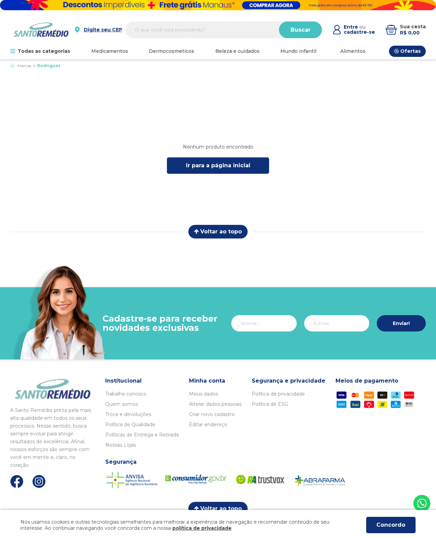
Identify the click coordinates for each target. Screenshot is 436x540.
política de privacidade (202, 528)
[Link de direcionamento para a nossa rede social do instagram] (39, 481)
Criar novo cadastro (212, 414)
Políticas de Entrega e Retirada (142, 435)
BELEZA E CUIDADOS (237, 51)
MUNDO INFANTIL (298, 51)
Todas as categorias (44, 51)
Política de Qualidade (130, 424)
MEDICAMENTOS (109, 51)
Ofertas (410, 51)
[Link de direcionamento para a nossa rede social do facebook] (17, 481)
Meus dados (203, 394)
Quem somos (121, 404)
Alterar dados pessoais (215, 404)
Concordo (390, 525)
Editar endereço (208, 424)
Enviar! (401, 323)
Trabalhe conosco (125, 394)
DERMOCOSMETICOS (171, 51)
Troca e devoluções (128, 414)
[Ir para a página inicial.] (41, 29)
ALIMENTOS (352, 51)
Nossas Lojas (120, 445)
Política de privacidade (278, 394)
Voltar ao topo (221, 231)
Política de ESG (270, 404)
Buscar (301, 30)
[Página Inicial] (12, 65)
